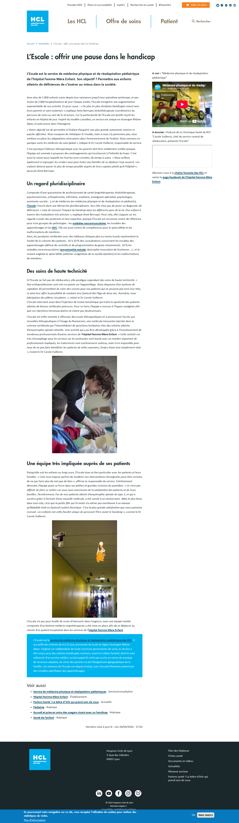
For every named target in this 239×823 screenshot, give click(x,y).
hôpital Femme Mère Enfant (106, 630)
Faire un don (198, 5)
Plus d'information (35, 820)
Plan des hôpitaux (178, 750)
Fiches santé (175, 755)
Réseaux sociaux (178, 771)
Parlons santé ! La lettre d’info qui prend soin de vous (188, 778)
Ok (193, 815)
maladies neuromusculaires (89, 223)
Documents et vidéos (180, 761)
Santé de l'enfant (43, 717)
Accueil (30, 43)
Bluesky (138, 793)
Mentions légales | (118, 806)
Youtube (108, 793)
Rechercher (203, 21)
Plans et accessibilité (99, 5)
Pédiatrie (38, 707)
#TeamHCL (165, 5)
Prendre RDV (74, 5)
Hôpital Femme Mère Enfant (50, 696)
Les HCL (77, 21)
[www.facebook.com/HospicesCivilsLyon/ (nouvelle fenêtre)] (221, 5)
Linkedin (99, 793)
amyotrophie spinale (73, 249)
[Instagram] (226, 5)
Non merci (206, 815)
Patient (169, 21)
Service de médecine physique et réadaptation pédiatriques (69, 691)
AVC (54, 227)
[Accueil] (37, 21)
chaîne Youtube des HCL (189, 172)
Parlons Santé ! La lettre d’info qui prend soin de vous (66, 702)
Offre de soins (123, 21)
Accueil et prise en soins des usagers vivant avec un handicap (70, 712)
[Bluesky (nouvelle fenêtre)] (217, 5)
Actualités (44, 43)
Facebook (118, 793)
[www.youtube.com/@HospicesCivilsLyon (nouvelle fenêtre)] (234, 5)
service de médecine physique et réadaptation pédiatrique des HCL (91, 640)
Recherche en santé (142, 5)
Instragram (128, 793)
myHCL (121, 5)
